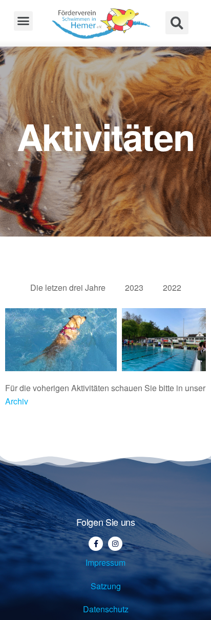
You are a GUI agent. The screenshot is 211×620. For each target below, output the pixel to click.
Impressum (105, 562)
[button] (23, 21)
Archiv (16, 401)
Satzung (106, 586)
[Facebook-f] (96, 544)
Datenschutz (106, 609)
